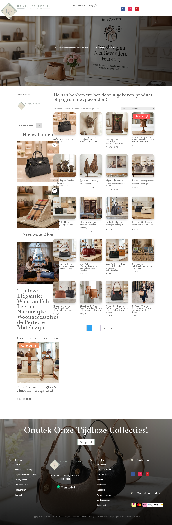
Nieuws (18, 464)
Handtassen (102, 464)
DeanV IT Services (103, 516)
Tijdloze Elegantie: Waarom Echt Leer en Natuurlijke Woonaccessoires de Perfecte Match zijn (38, 309)
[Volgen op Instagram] (130, 9)
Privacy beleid (21, 479)
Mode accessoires (104, 500)
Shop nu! (86, 442)
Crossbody (101, 474)
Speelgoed (101, 505)
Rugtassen (101, 484)
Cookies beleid (21, 484)
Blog (91, 6)
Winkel (80, 6)
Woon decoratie (104, 495)
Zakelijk (100, 479)
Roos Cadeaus (55, 516)
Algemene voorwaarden (25, 474)
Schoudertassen (104, 469)
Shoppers (101, 490)
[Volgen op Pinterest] (137, 9)
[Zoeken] (39, 125)
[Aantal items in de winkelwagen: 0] (19, 116)
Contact (18, 495)
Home (19, 94)
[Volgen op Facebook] (123, 9)
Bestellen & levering (24, 469)
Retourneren (20, 490)
